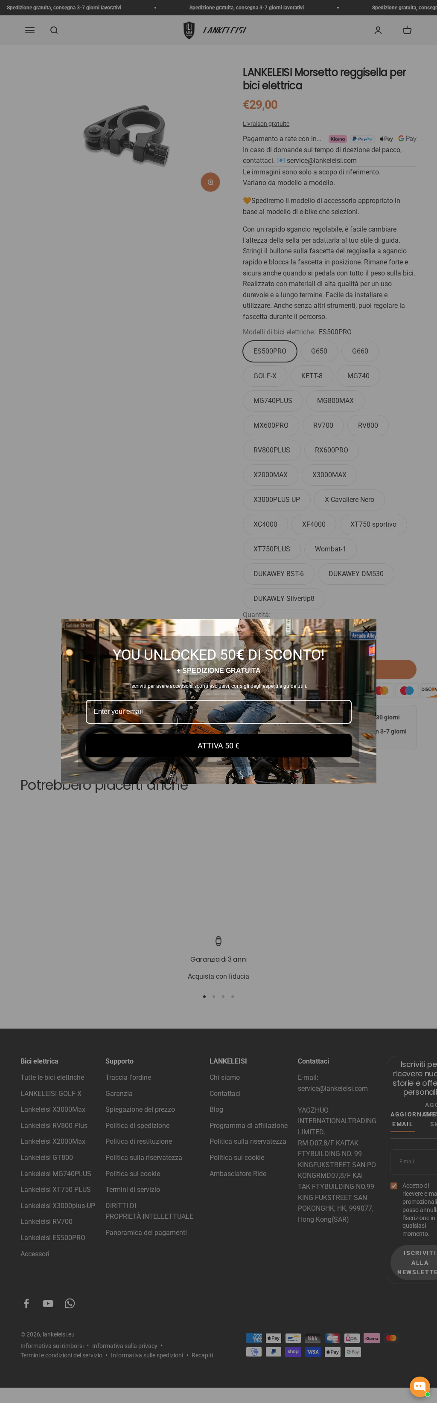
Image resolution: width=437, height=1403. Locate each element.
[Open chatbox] (420, 1387)
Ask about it (401, 1356)
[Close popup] (423, 1300)
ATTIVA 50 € (218, 745)
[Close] (366, 629)
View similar (352, 1356)
